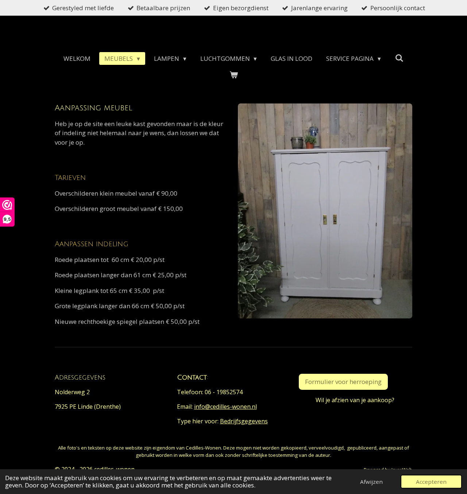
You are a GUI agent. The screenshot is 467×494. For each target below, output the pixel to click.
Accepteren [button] (431, 481)
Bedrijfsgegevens (244, 421)
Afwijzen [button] (371, 481)
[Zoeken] (399, 58)
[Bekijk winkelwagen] (233, 75)
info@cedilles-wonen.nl (225, 407)
